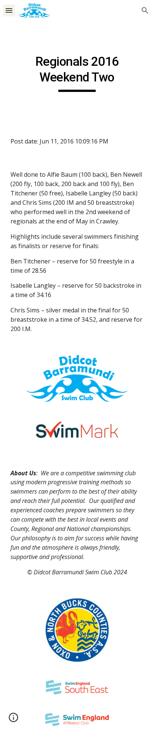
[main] (77, 73)
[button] (9, 10)
